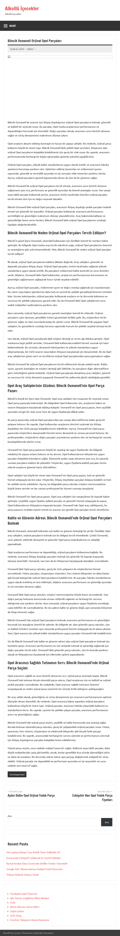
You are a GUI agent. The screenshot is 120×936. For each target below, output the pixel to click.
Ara (10, 815)
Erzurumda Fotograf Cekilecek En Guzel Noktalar (33, 857)
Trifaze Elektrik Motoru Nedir (22, 874)
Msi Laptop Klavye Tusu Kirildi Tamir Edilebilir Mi (33, 852)
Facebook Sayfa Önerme (23, 893)
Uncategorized (17, 774)
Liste (12, 902)
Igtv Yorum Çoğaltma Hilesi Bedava (29, 898)
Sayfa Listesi (17, 911)
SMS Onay (16, 915)
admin (30, 48)
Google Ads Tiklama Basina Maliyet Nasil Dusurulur (34, 869)
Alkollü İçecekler (22, 8)
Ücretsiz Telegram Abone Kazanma (29, 919)
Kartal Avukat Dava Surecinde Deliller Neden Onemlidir (37, 863)
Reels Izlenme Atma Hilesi (24, 906)
